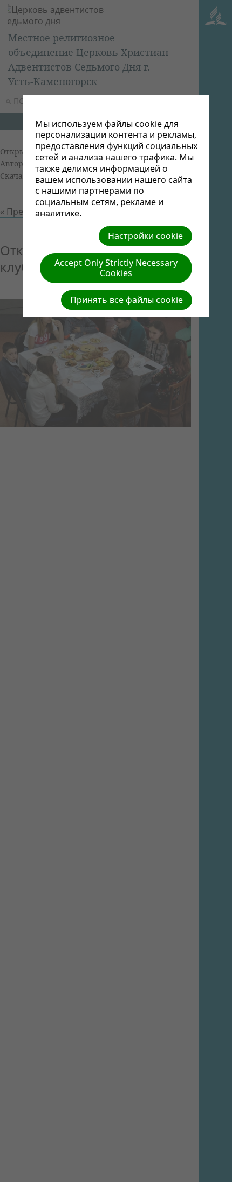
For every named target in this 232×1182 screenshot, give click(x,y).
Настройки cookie (145, 236)
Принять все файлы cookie (126, 300)
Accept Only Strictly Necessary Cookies (116, 268)
